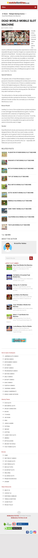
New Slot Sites (9, 467)
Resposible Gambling (11, 496)
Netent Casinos (9, 368)
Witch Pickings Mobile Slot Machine (21, 168)
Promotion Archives (11, 478)
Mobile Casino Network (11, 394)
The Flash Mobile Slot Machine (19, 225)
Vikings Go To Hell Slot (20, 285)
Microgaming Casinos (11, 362)
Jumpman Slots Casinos (11, 356)
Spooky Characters (10, 408)
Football (7, 426)
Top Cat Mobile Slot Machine (18, 176)
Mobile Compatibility (11, 391)
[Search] (31, 258)
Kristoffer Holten (8, 28)
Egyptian (7, 432)
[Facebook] (27, 532)
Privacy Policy (9, 505)
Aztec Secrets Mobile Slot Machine (20, 192)
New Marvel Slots (10, 405)
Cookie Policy (8, 502)
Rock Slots (8, 402)
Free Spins (7, 473)
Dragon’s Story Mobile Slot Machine (21, 160)
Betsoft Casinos (9, 379)
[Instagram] (34, 532)
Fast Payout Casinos (10, 458)
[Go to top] (19, 513)
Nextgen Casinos (9, 373)
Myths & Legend (9, 441)
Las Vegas (7, 417)
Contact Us (8, 493)
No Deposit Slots (9, 470)
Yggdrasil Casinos (10, 388)
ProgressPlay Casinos (11, 371)
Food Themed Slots (10, 446)
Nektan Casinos (9, 359)
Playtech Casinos (10, 385)
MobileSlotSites (13, 516)
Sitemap (7, 481)
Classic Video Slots (10, 435)
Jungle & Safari (9, 423)
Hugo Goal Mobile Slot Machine (22, 265)
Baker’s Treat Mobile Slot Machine (21, 315)
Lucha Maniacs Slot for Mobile (22, 326)
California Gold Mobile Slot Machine (21, 217)
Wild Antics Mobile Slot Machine (19, 184)
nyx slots (8, 234)
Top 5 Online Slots (10, 461)
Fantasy (7, 429)
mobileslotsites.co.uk (19, 518)
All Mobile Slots (9, 475)
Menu (4, 7)
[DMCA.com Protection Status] (13, 529)
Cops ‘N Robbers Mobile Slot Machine (22, 305)
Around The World (10, 444)
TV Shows (7, 414)
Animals (7, 438)
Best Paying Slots (10, 464)
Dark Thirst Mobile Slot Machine (19, 209)
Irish (6, 420)
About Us (7, 490)
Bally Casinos (9, 376)
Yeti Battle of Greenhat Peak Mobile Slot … (21, 276)
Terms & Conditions (10, 499)
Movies (7, 411)
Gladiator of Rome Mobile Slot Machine (22, 152)
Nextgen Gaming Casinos (17, 14)
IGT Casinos (8, 365)
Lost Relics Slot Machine (20, 295)
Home (5, 14)
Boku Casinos (8, 382)
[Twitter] (31, 532)
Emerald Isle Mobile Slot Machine (20, 201)
